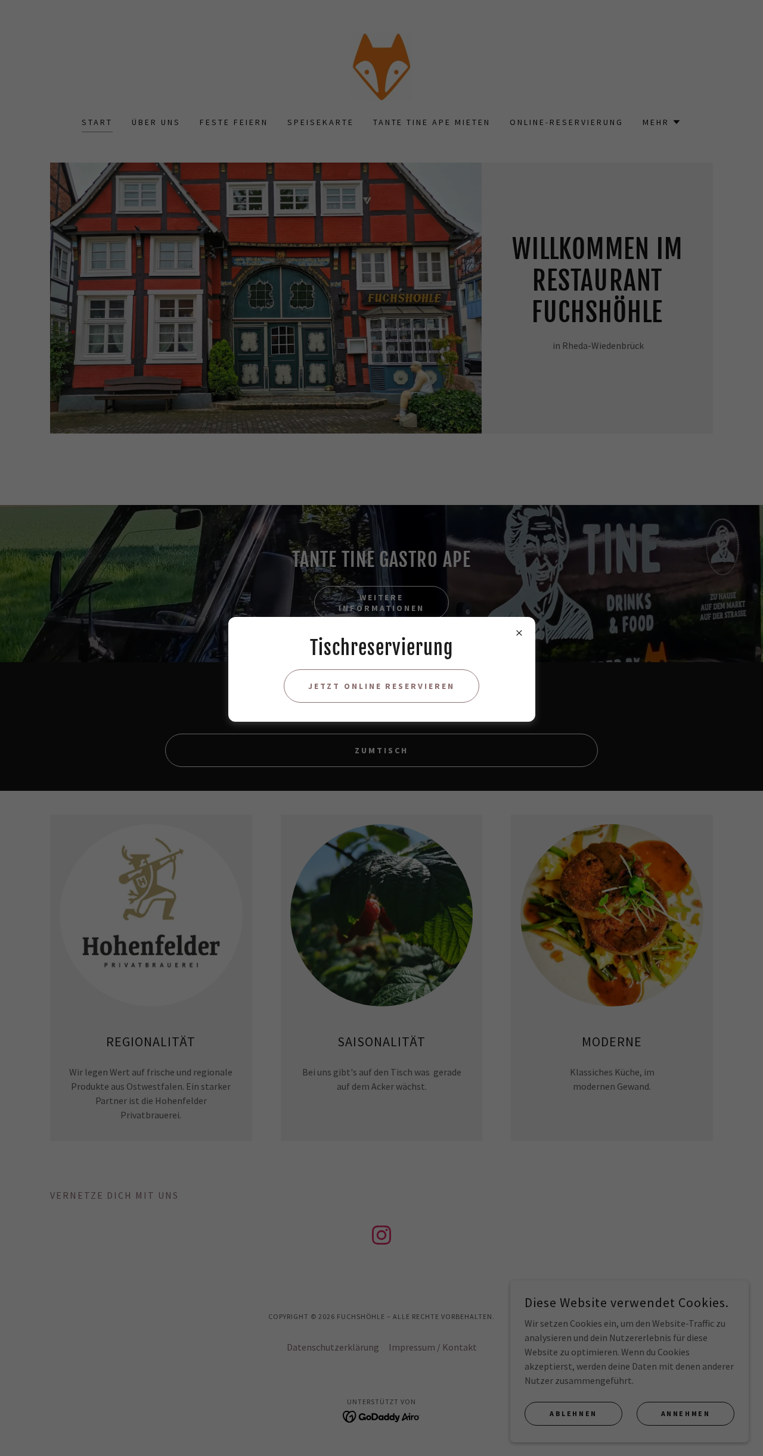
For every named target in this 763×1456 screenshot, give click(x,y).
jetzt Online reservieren (381, 686)
